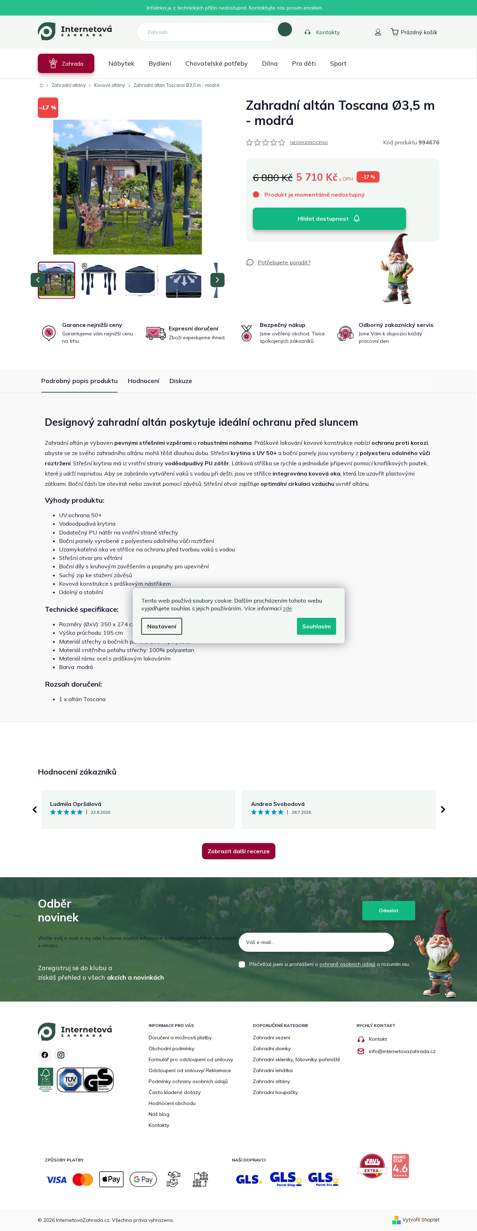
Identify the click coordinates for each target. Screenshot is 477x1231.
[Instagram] (61, 1055)
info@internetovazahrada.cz (402, 1051)
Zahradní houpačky (275, 1092)
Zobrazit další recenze (239, 851)
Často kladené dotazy (175, 1092)
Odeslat (389, 910)
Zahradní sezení (271, 1037)
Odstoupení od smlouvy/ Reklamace (190, 1070)
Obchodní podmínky (171, 1048)
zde (287, 608)
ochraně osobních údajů (347, 964)
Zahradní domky (272, 1048)
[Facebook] (45, 1055)
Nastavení (161, 626)
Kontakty (328, 32)
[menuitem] (66, 63)
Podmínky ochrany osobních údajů (188, 1081)
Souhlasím (316, 626)
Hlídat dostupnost (323, 218)
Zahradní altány (271, 1081)
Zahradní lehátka (273, 1070)
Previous (34, 809)
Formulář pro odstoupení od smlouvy (191, 1059)
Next (443, 809)
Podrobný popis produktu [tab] (79, 381)
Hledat (285, 29)
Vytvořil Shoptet (421, 1220)
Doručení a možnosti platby (180, 1037)
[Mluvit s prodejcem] (278, 262)
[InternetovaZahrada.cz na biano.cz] (402, 1169)
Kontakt (378, 1039)
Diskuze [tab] (180, 381)
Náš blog (159, 1114)
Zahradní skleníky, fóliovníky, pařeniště (296, 1059)
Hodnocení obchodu (172, 1103)
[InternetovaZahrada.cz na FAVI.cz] (374, 1169)
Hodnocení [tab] (143, 381)
